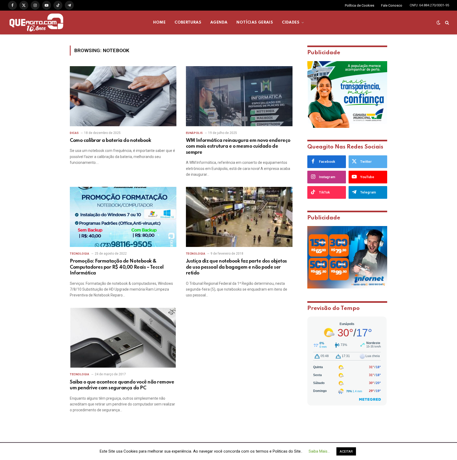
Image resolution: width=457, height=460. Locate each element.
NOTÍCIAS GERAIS (254, 22)
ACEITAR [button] (346, 451)
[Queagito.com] (36, 22)
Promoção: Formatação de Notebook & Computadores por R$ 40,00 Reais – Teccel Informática (117, 267)
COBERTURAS (188, 22)
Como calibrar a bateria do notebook (110, 140)
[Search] (446, 23)
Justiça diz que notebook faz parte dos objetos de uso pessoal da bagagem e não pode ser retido (236, 267)
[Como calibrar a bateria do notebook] (123, 96)
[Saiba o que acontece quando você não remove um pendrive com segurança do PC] (123, 338)
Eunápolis (194, 133)
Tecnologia (79, 253)
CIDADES (290, 22)
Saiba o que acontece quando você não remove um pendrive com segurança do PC (122, 385)
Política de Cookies (359, 5)
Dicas (74, 133)
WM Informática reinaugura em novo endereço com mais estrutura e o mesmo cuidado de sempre (238, 146)
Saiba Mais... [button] (319, 451)
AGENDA (218, 22)
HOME (159, 22)
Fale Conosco (391, 5)
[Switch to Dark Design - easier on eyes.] (438, 22)
